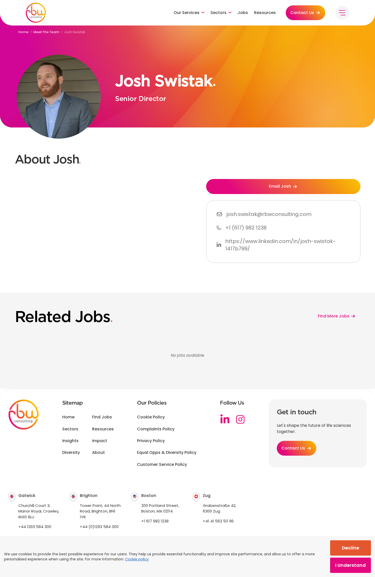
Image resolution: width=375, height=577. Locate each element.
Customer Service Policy (162, 464)
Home (23, 32)
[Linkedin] (225, 419)
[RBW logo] (36, 13)
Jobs (243, 13)
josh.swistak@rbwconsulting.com (268, 214)
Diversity (71, 452)
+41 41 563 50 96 (218, 521)
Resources (265, 13)
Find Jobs (102, 417)
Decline (350, 548)
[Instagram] (240, 419)
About (98, 452)
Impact (99, 441)
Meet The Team (46, 32)
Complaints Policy (155, 429)
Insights (70, 441)
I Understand (350, 565)
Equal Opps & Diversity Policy (166, 452)
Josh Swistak (74, 32)
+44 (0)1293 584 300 (99, 526)
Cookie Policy (151, 417)
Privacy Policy (151, 441)
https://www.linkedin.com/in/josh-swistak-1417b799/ (280, 245)
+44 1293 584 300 (34, 526)
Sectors (70, 429)
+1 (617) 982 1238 (246, 227)
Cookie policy (137, 559)
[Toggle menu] (342, 13)
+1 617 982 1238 (155, 521)
